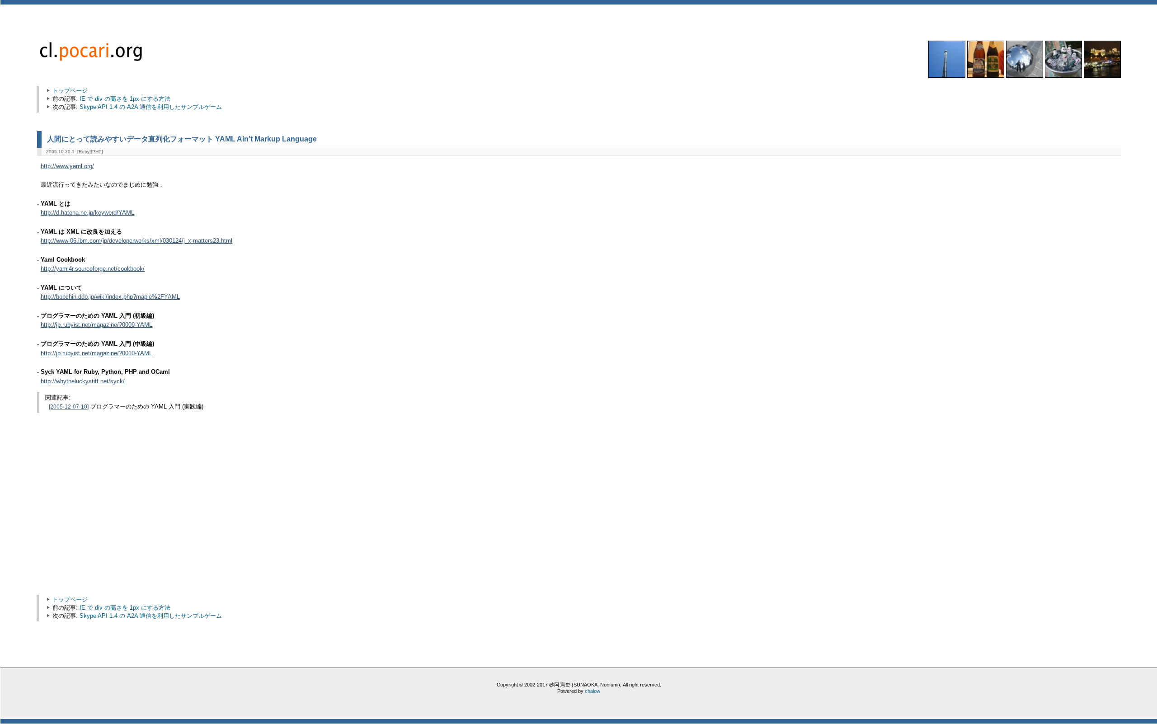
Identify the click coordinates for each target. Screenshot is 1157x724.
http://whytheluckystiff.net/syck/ (83, 381)
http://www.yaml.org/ (67, 166)
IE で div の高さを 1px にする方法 (125, 98)
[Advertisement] (117, 516)
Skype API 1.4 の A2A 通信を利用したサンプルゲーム (151, 106)
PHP (97, 151)
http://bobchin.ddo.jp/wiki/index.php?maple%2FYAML (110, 297)
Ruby (84, 151)
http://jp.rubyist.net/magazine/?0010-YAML (96, 353)
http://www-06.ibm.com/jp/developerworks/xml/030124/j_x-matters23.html (136, 241)
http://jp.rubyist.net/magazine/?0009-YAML (96, 325)
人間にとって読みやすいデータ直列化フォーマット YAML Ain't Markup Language (182, 139)
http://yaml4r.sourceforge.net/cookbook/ (93, 269)
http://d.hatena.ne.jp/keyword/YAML (87, 213)
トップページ (70, 90)
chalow (592, 691)
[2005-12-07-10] (69, 407)
